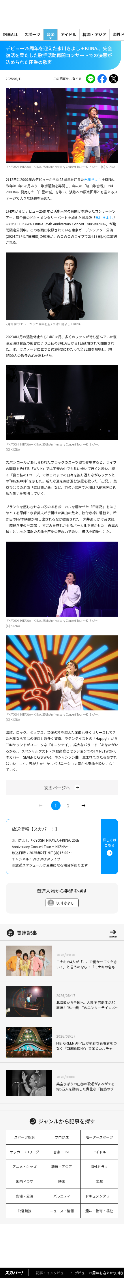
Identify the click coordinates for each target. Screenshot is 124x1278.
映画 (61, 1181)
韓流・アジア (94, 34)
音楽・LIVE (61, 1151)
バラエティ (61, 1195)
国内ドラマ (24, 1181)
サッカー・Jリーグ (24, 1151)
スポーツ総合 (24, 1137)
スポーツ (32, 34)
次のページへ (57, 788)
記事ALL (10, 34)
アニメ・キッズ (24, 1166)
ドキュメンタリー (99, 1195)
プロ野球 (62, 1137)
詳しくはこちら (110, 842)
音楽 (50, 34)
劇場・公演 (24, 1195)
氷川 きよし (65, 902)
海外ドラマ (99, 1166)
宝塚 (99, 1181)
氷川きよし (93, 179)
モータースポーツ (99, 1137)
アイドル (68, 34)
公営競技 (24, 1210)
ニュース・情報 (62, 1210)
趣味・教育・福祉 (99, 1210)
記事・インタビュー (51, 1272)
